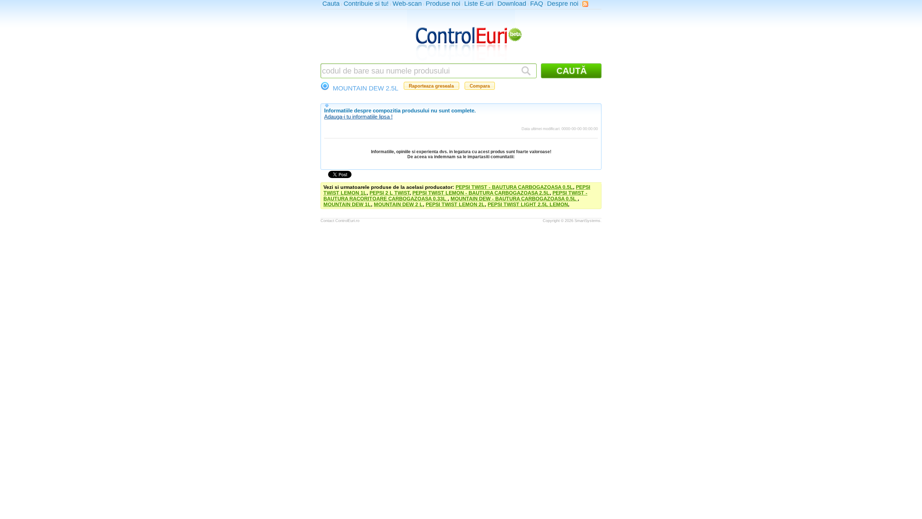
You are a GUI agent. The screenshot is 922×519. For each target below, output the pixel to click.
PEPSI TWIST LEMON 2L (455, 204)
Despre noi (562, 3)
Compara (480, 86)
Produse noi (443, 3)
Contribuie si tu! (366, 3)
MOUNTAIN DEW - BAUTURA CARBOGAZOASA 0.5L (514, 198)
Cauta (331, 3)
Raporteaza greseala (431, 86)
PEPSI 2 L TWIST (389, 193)
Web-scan (407, 3)
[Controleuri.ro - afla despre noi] (585, 4)
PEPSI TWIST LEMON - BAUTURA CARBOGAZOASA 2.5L (481, 193)
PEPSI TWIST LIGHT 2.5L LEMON (528, 204)
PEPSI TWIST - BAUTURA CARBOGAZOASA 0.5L (514, 187)
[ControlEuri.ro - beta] (461, 36)
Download (511, 3)
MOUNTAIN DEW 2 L (398, 204)
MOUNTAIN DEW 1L (347, 204)
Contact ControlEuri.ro (340, 220)
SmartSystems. (587, 220)
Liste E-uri (478, 3)
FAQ (536, 3)
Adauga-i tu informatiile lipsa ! (358, 117)
